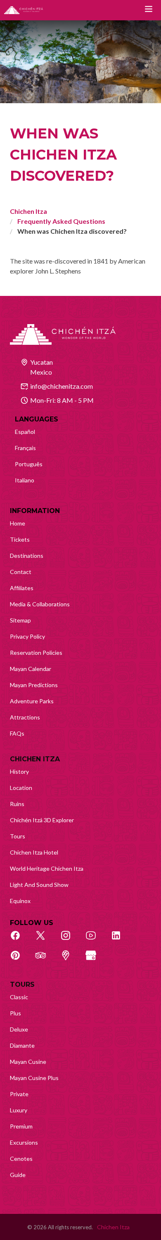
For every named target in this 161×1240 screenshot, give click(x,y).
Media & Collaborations (40, 604)
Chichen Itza (28, 211)
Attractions (25, 717)
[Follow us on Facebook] (20, 940)
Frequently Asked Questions (61, 221)
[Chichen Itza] (23, 10)
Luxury (18, 1110)
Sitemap (20, 620)
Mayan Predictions (34, 684)
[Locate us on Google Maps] (70, 960)
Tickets (20, 539)
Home (17, 523)
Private (19, 1093)
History (19, 771)
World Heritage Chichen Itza (46, 868)
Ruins (17, 803)
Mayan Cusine (28, 1061)
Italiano (24, 480)
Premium (21, 1126)
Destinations (26, 555)
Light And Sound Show (39, 884)
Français (25, 447)
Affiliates (21, 587)
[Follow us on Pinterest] (20, 960)
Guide (18, 1174)
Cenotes (21, 1158)
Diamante (22, 1045)
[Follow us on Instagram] (70, 940)
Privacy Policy (27, 636)
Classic (19, 996)
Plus (15, 1013)
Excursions (24, 1142)
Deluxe (19, 1029)
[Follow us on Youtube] (95, 940)
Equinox (20, 900)
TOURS (22, 984)
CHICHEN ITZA (35, 759)
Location (21, 787)
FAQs (17, 733)
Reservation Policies (36, 652)
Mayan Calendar (30, 668)
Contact (20, 571)
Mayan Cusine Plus (34, 1077)
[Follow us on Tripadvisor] (45, 960)
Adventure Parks (32, 701)
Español (25, 431)
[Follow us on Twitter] (45, 940)
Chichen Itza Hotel (34, 852)
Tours (17, 836)
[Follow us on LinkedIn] (120, 940)
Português (29, 463)
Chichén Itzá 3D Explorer (42, 819)
